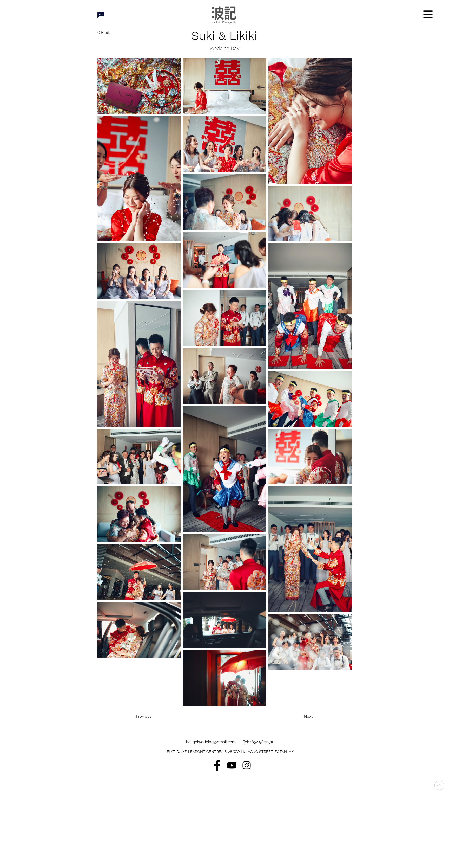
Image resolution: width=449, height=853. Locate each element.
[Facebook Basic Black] (217, 765)
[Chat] (100, 14)
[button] (428, 14)
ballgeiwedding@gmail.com (211, 742)
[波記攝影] (231, 765)
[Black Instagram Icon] (246, 765)
